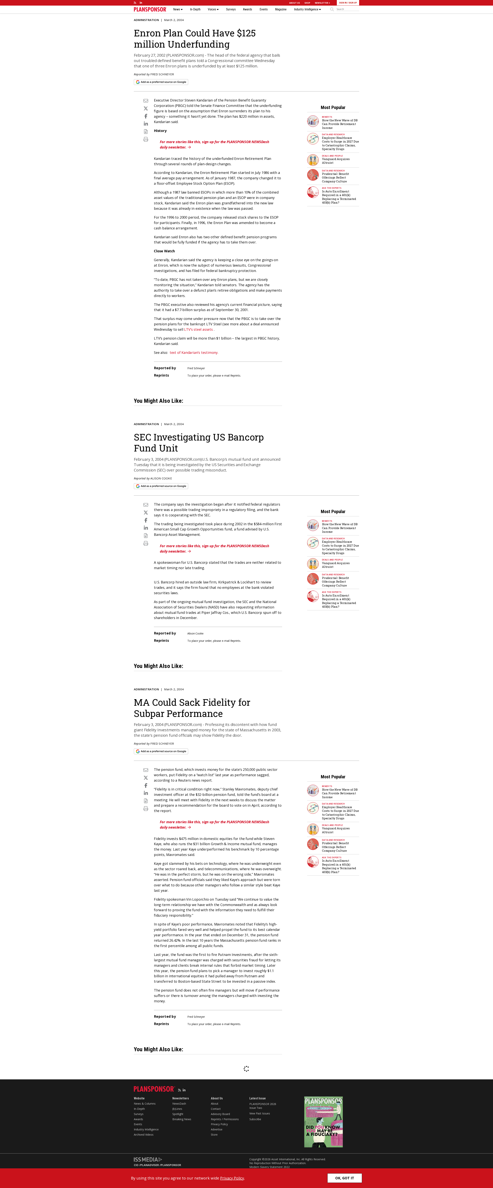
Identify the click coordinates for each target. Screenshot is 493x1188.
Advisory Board (220, 1114)
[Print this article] (145, 139)
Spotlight (177, 1114)
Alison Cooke (161, 478)
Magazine (281, 9)
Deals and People (332, 155)
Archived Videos (143, 1134)
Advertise (216, 1129)
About (214, 1103)
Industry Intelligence (306, 9)
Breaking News (181, 1119)
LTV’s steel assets (198, 329)
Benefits (327, 116)
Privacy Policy (219, 1124)
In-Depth (195, 9)
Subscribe (255, 1119)
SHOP (307, 3)
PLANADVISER (149, 1165)
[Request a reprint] (146, 131)
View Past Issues (259, 1113)
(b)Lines (177, 1109)
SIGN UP (353, 2)
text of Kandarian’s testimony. (194, 352)
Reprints (235, 375)
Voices (212, 9)
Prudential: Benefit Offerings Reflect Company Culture (335, 177)
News (177, 9)
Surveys (231, 9)
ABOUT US (294, 3)
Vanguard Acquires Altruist (336, 161)
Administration (146, 20)
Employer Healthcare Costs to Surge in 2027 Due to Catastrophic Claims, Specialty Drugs (340, 143)
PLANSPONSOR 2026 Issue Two (262, 1106)
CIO (136, 1165)
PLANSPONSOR (171, 1165)
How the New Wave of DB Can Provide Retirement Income (340, 124)
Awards (247, 9)
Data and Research (333, 134)
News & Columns (145, 1103)
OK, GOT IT (344, 1178)
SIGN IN (343, 2)
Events (264, 9)
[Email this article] (145, 100)
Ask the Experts (331, 187)
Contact (216, 1109)
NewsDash (179, 1103)
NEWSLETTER (322, 3)
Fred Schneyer (162, 74)
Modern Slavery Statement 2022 (269, 1167)
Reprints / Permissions (225, 1119)
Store (214, 1134)
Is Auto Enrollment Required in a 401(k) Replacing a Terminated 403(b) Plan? (339, 197)
